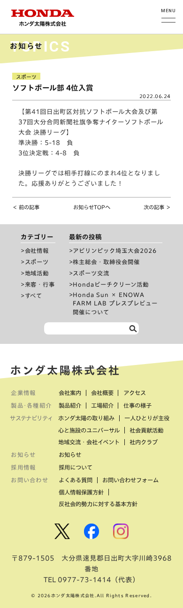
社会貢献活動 (146, 430)
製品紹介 (70, 405)
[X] (62, 531)
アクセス (134, 392)
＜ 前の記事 (25, 207)
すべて (34, 295)
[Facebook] (91, 531)
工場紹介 (102, 405)
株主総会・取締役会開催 (106, 262)
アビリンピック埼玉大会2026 (115, 250)
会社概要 (102, 392)
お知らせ (70, 454)
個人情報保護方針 (81, 492)
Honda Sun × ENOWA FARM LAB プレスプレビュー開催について (115, 303)
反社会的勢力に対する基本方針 (98, 504)
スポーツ (37, 262)
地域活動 (37, 273)
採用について (75, 467)
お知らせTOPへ (91, 207)
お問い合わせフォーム (130, 480)
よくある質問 (75, 480)
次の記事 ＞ (157, 207)
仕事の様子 (137, 405)
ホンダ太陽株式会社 (65, 370)
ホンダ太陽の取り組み (86, 418)
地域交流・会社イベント (89, 442)
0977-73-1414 (84, 579)
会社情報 (37, 250)
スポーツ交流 (91, 273)
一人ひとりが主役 (146, 418)
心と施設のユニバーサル (89, 430)
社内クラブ (144, 442)
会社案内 (70, 392)
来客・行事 (40, 284)
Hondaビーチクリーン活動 (111, 284)
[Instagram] (121, 531)
